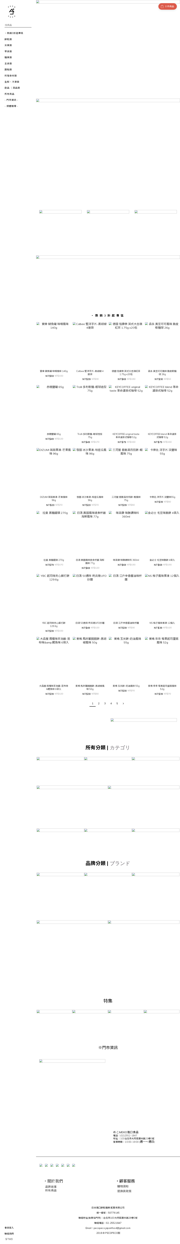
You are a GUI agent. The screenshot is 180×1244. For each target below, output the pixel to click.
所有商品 (51, 1190)
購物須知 (123, 1186)
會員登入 (9, 1227)
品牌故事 (51, 1186)
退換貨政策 (124, 1191)
